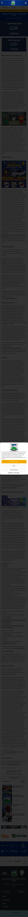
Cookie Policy (10, 472)
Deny (14, 465)
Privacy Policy (16, 472)
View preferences (14, 470)
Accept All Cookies (14, 461)
